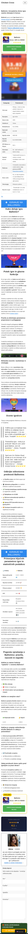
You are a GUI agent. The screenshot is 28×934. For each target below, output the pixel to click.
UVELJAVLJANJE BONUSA (15, 930)
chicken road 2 (14, 313)
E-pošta (5, 885)
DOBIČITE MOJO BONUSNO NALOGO (14, 47)
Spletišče (5, 892)
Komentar (6, 899)
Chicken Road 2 (5, 19)
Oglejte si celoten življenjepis (13, 863)
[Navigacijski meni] (25, 2)
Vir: (2, 196)
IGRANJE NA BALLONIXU (14, 74)
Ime (4, 878)
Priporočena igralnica (18, 171)
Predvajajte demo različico (14, 80)
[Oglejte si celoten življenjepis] (23, 863)
